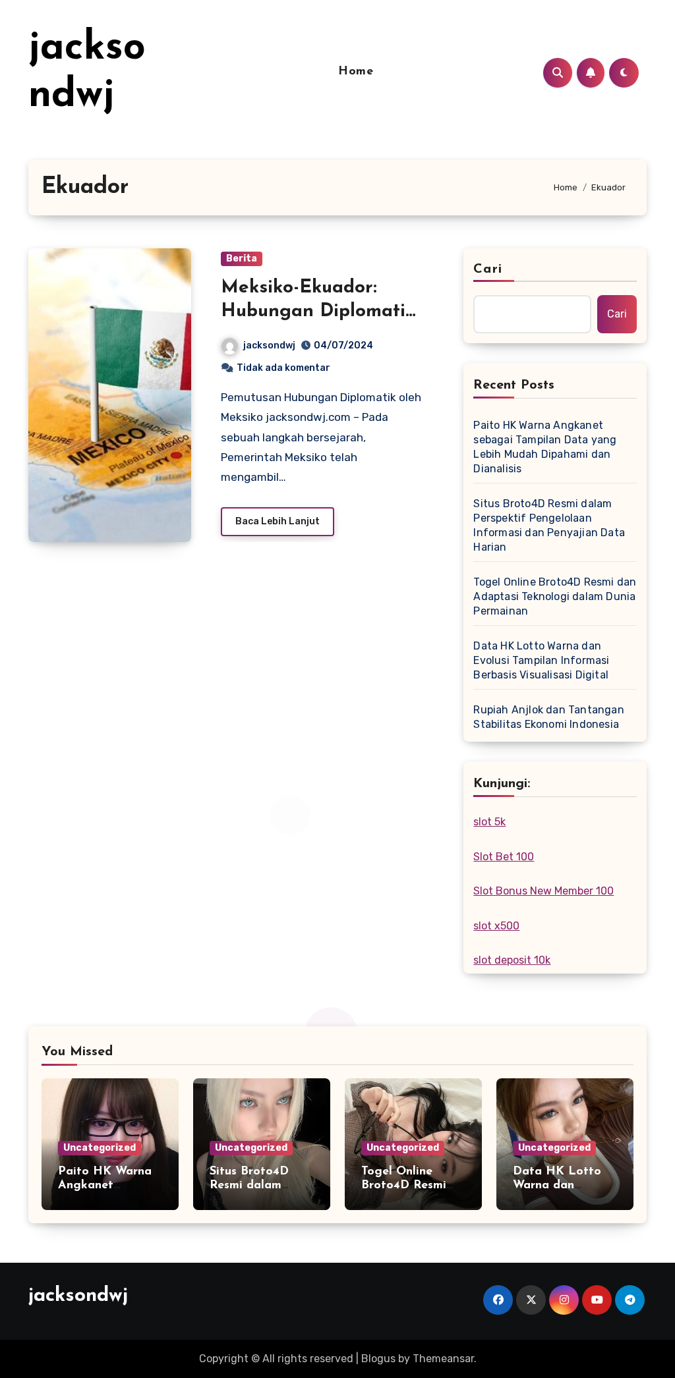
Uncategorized (99, 1147)
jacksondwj (269, 345)
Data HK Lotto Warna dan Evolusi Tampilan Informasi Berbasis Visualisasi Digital (541, 660)
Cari (487, 269)
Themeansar (443, 1358)
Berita (241, 258)
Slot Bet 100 (503, 856)
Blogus (378, 1358)
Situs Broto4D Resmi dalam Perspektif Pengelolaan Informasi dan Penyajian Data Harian (549, 525)
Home (355, 72)
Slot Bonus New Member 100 (543, 891)
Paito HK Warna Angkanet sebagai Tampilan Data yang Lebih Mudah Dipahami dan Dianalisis (544, 447)
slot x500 (496, 926)
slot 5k (489, 821)
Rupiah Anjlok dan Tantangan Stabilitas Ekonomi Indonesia (548, 716)
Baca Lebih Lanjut (277, 521)
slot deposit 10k (511, 960)
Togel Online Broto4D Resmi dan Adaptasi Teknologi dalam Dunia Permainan (554, 596)
